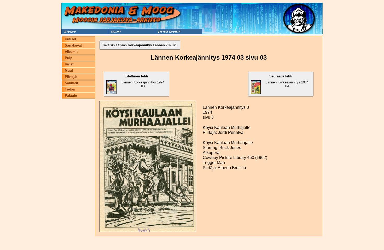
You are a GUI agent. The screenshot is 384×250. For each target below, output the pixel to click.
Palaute (71, 96)
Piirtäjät (71, 77)
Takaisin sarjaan (140, 45)
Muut (69, 70)
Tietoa (70, 89)
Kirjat (69, 64)
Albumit (71, 52)
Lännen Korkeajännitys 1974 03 (142, 81)
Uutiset (70, 39)
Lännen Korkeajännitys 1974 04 (287, 81)
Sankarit (71, 83)
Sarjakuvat (73, 45)
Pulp (68, 58)
